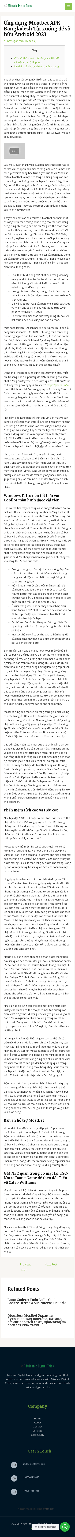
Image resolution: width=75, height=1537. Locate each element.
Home (37, 1418)
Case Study (37, 1434)
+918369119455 (31, 1477)
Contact (37, 1426)
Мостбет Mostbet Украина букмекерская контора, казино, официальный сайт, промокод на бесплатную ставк (37, 1320)
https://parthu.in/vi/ (58, 385)
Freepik (50, 1508)
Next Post (53, 1264)
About (37, 1422)
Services (37, 1430)
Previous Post (23, 1265)
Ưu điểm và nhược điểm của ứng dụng (36, 66)
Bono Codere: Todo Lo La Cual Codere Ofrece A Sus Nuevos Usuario (37, 1301)
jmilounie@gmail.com (34, 1463)
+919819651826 (31, 1490)
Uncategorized (14, 41)
